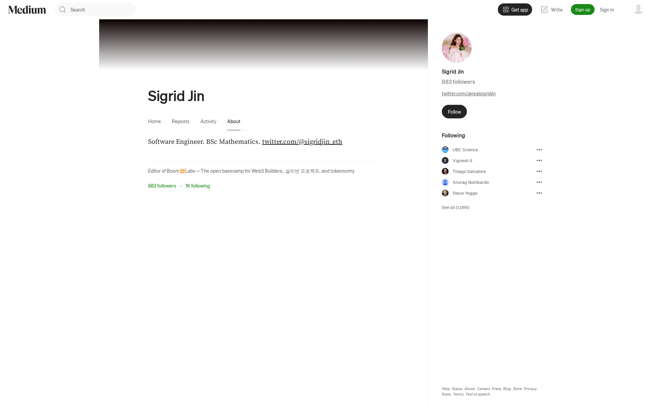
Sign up (582, 9)
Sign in (607, 9)
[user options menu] (638, 8)
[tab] (154, 121)
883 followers (162, 185)
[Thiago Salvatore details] (539, 171)
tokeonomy (342, 171)
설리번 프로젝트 (302, 171)
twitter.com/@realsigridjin (469, 93)
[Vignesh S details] (539, 160)
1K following (197, 185)
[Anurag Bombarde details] (539, 182)
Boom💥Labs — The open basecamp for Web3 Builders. (225, 171)
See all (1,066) (455, 207)
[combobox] (103, 9)
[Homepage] (27, 9)
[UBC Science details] (539, 149)
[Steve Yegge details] (539, 193)
